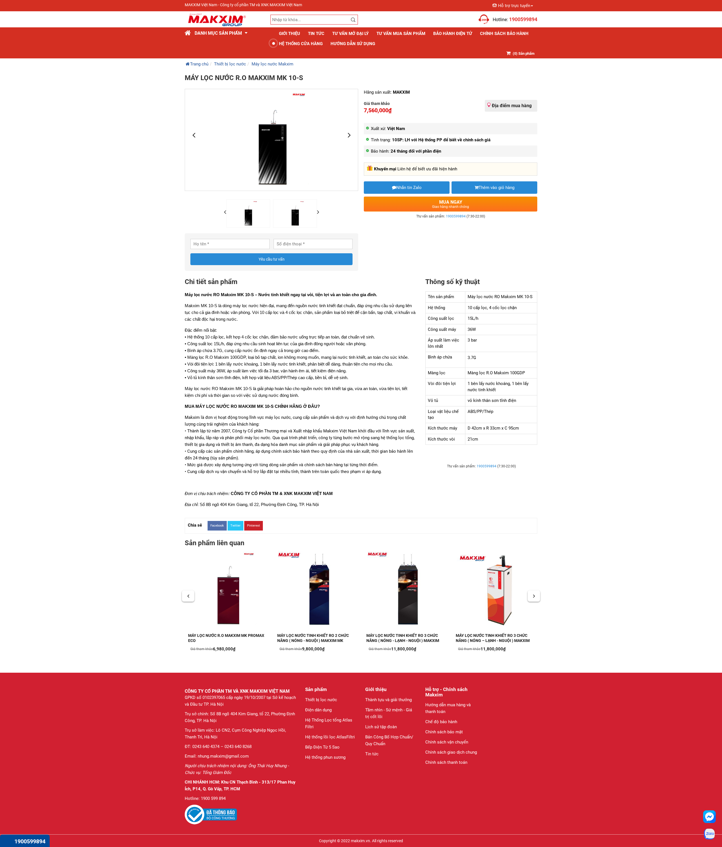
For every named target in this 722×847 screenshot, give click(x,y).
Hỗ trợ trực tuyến (514, 5)
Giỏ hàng (469, 16)
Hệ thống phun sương (325, 757)
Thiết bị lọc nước (321, 699)
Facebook (217, 525)
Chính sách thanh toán (446, 762)
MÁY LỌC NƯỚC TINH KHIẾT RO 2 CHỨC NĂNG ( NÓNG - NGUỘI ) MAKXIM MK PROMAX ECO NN (313, 640)
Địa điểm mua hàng (512, 105)
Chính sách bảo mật (444, 731)
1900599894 (456, 216)
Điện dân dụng (318, 709)
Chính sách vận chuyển (446, 742)
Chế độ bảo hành (441, 721)
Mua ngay (450, 204)
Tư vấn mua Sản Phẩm (401, 33)
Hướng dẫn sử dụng (353, 43)
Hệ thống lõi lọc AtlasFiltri (330, 737)
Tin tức (316, 33)
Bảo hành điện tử (452, 33)
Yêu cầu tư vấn (272, 259)
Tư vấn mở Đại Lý (350, 33)
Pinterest (253, 525)
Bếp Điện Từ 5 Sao (322, 747)
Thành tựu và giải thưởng (388, 699)
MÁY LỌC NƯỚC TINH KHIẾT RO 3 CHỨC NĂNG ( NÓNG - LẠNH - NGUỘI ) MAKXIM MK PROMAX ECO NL (402, 640)
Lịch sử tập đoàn (381, 726)
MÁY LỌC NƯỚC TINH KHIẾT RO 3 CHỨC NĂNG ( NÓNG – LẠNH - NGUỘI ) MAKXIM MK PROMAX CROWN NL (493, 640)
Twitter (235, 525)
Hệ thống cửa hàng (301, 43)
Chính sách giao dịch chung (451, 752)
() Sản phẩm (523, 53)
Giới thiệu (289, 33)
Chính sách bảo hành (504, 33)
